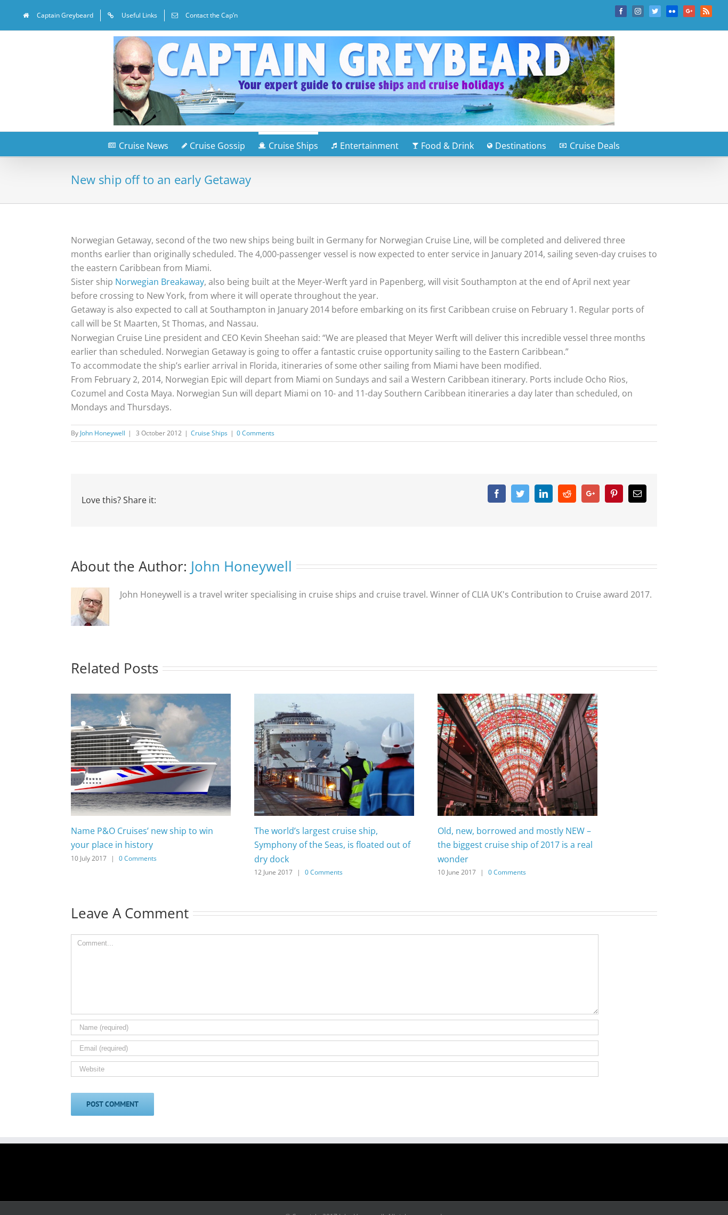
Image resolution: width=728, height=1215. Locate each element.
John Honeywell (102, 433)
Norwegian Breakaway (159, 282)
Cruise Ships (209, 433)
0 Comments (255, 433)
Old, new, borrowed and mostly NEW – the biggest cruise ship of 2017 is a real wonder (515, 844)
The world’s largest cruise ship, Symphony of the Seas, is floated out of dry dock (332, 844)
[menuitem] (58, 15)
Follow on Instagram (370, 1176)
